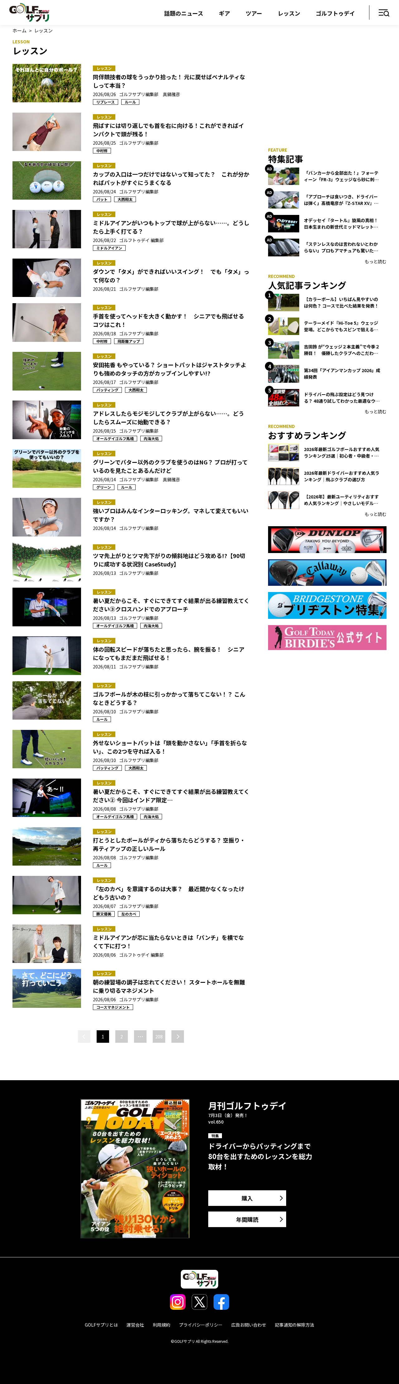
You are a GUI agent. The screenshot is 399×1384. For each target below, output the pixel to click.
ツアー (254, 13)
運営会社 (135, 1325)
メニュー (384, 13)
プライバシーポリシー (201, 1325)
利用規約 (161, 1325)
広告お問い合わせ (248, 1325)
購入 (247, 1198)
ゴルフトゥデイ (335, 13)
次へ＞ (177, 1036)
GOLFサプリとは (101, 1325)
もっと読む (376, 261)
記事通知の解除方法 (294, 1325)
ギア (224, 13)
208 (159, 1036)
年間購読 (247, 1219)
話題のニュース (183, 13)
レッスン (289, 13)
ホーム (19, 30)
